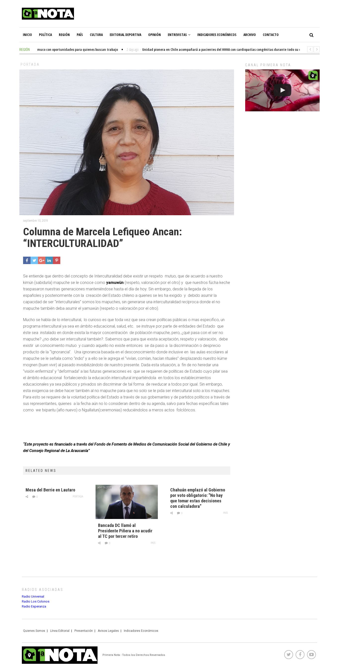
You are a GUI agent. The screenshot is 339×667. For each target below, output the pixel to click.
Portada (30, 64)
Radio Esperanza (34, 606)
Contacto (271, 34)
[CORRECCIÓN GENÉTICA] (282, 90)
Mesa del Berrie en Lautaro (50, 489)
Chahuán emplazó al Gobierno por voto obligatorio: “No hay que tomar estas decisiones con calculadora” (197, 498)
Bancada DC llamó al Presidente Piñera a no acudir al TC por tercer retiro (125, 531)
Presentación (83, 631)
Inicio (27, 34)
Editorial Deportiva (125, 34)
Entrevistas (177, 34)
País (80, 34)
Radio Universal (33, 596)
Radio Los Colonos (35, 601)
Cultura (96, 34)
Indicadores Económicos (217, 34)
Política (45, 34)
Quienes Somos (34, 631)
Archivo (249, 34)
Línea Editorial (59, 631)
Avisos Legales (108, 631)
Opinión (154, 34)
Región (64, 34)
